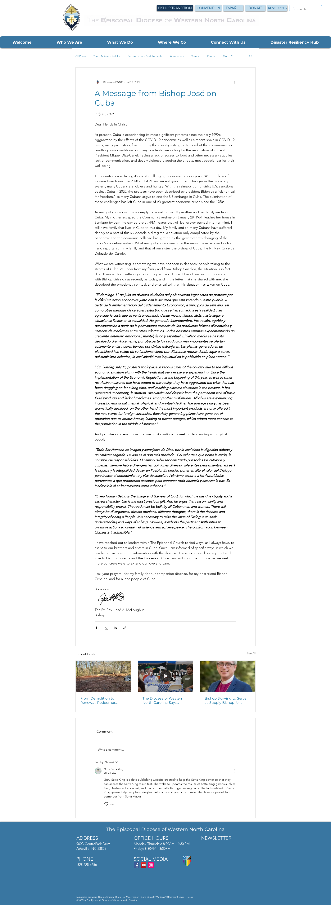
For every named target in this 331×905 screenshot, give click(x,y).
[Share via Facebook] (96, 628)
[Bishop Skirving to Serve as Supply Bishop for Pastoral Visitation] (227, 676)
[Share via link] (124, 628)
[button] (22, 42)
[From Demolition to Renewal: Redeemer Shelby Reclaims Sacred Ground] (103, 676)
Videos (195, 56)
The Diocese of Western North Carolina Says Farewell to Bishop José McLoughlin (163, 700)
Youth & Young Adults (106, 56)
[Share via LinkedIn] (115, 628)
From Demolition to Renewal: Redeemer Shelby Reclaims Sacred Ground (101, 700)
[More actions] (234, 82)
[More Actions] (234, 771)
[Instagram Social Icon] (151, 865)
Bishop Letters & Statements (145, 56)
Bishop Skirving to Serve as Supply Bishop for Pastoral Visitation (226, 700)
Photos (211, 56)
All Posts (80, 56)
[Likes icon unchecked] (106, 804)
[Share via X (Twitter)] (106, 628)
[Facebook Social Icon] (136, 865)
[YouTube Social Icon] (143, 865)
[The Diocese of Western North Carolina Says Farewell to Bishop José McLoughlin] (165, 676)
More (226, 56)
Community (177, 56)
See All (251, 653)
